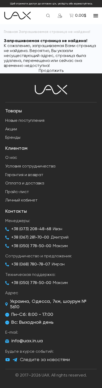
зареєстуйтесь (83, 3)
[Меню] (95, 15)
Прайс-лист (17, 192)
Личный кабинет (21, 200)
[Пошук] (48, 15)
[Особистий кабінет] (60, 15)
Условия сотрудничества (30, 166)
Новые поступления (24, 121)
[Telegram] (15, 360)
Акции (11, 129)
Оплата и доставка (24, 183)
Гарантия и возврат (24, 175)
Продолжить (51, 71)
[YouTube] (7, 359)
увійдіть (63, 3)
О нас (11, 158)
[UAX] (17, 16)
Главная (11, 32)
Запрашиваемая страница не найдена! (54, 32)
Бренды (12, 138)
